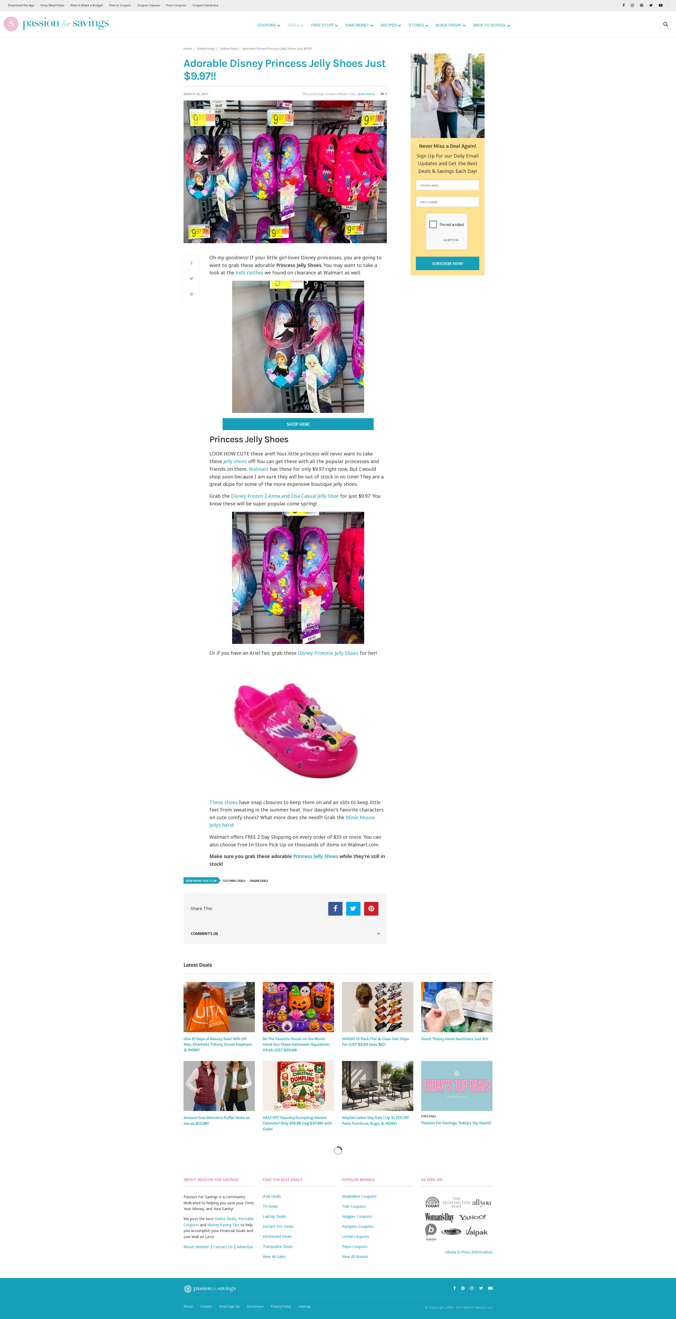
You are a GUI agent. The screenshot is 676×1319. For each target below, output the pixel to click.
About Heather (196, 1246)
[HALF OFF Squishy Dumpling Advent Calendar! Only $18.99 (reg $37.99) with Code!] (298, 1086)
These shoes (223, 802)
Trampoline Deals (278, 1246)
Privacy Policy (281, 1306)
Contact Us (223, 1246)
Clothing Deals (234, 881)
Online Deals (206, 48)
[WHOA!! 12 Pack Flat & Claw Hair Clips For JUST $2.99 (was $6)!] (377, 1007)
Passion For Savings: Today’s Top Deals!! (456, 1122)
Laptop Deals (274, 1216)
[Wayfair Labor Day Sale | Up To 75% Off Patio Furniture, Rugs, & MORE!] (377, 1086)
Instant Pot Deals (278, 1226)
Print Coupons (176, 5)
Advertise (245, 1246)
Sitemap (304, 1306)
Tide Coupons (354, 1206)
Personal (428, 1116)
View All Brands (355, 1256)
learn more (366, 94)
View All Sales (274, 1256)
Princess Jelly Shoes (315, 856)
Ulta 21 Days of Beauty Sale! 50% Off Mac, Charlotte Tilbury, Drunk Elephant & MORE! (218, 1044)
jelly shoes (235, 461)
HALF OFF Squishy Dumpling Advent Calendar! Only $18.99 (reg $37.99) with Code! (297, 1123)
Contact (206, 1306)
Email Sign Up (229, 1306)
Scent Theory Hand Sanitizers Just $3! (454, 1038)
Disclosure (255, 1306)
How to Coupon (120, 5)
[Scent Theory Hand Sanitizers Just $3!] (456, 1007)
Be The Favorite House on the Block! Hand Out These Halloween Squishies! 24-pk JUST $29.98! (296, 1044)
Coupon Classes (148, 5)
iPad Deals (272, 1196)
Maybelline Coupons (359, 1196)
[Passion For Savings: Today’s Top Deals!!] (456, 1086)
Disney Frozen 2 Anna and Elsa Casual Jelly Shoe (285, 496)
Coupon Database (205, 5)
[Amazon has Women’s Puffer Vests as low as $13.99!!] (219, 1086)
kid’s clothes (248, 272)
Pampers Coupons (358, 1226)
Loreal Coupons (355, 1236)
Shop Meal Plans (52, 5)
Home (188, 48)
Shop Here (298, 424)
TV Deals (270, 1206)
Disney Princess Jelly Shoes (328, 653)
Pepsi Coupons (355, 1246)
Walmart (259, 469)
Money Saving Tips (223, 1224)
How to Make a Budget (87, 5)
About (188, 1306)
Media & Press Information (468, 1252)
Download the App (21, 5)
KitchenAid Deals (277, 1236)
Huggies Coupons (357, 1216)
